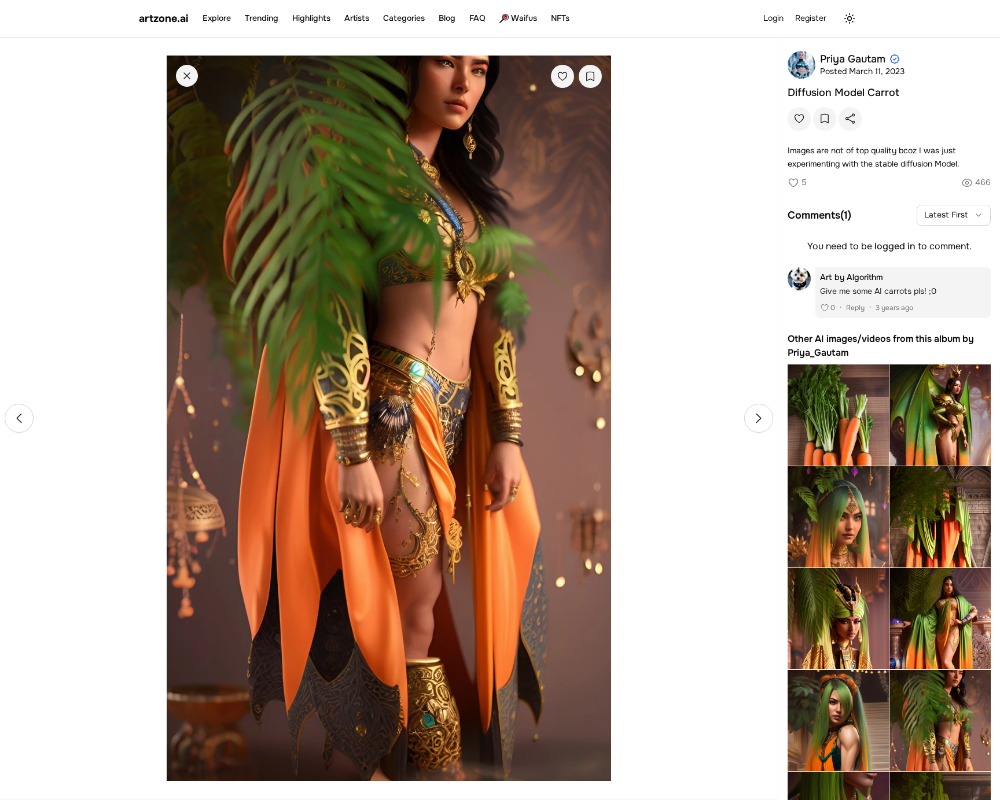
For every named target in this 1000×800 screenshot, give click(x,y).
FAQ (477, 18)
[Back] (187, 76)
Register (810, 18)
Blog (447, 18)
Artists (356, 18)
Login (773, 18)
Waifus (524, 18)
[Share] (850, 118)
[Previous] (19, 418)
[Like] (562, 76)
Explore (217, 18)
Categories (404, 18)
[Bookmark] (590, 76)
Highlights (311, 18)
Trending (261, 18)
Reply (855, 307)
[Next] (758, 418)
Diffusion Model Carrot (843, 92)
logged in (895, 246)
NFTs (560, 18)
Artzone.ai (164, 18)
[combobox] (954, 215)
